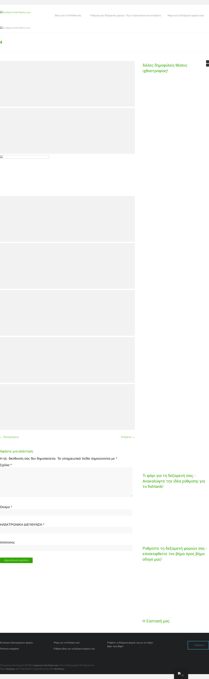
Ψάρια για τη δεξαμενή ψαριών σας (186, 15)
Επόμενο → (128, 437)
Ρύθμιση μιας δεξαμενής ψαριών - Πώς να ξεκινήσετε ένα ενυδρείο (125, 15)
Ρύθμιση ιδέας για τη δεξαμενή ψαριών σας (74, 648)
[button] (207, 61)
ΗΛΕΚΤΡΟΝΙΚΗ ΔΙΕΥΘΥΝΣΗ (22, 524)
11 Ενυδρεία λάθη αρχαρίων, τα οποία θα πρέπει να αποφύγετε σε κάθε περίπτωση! (162, 185)
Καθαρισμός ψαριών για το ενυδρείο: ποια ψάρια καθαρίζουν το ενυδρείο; (162, 339)
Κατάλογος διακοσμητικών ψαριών (16, 642)
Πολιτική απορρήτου (9, 648)
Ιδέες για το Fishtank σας (68, 15)
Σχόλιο (6, 465)
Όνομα (6, 507)
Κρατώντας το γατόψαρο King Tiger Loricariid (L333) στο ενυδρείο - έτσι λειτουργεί (162, 459)
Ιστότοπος (7, 542)
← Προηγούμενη (9, 437)
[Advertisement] (67, 84)
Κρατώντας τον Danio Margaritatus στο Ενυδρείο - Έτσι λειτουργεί (162, 380)
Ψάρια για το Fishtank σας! (67, 642)
